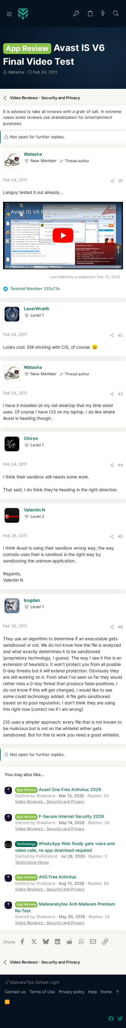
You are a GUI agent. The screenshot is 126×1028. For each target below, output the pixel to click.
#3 (120, 393)
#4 (120, 465)
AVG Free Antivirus (46, 876)
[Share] (112, 181)
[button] (9, 13)
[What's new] (103, 13)
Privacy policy (71, 991)
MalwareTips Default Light (34, 982)
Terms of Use (42, 991)
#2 (120, 335)
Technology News (32, 862)
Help (92, 991)
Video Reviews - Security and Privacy (49, 801)
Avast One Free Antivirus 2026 (59, 789)
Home (106, 991)
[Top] (117, 992)
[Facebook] (111, 1019)
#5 (120, 536)
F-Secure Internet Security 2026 (60, 816)
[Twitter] (120, 1019)
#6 (120, 626)
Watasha (16, 72)
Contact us (15, 991)
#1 (121, 180)
